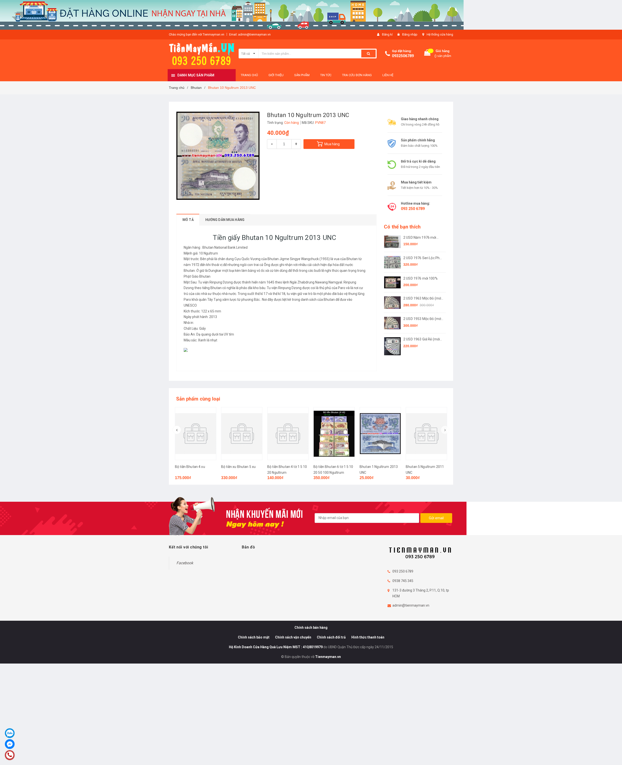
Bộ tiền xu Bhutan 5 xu (238, 467)
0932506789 (403, 56)
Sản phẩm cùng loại (198, 399)
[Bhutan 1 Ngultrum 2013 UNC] (380, 433)
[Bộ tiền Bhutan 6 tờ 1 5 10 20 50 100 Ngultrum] (334, 433)
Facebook (184, 563)
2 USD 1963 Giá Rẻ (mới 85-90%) (421, 339)
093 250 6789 (413, 208)
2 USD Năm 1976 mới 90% (419, 238)
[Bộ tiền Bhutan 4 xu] (195, 433)
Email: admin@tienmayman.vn (250, 34)
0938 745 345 (402, 581)
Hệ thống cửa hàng (440, 34)
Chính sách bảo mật (253, 637)
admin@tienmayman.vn (410, 605)
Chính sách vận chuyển (293, 637)
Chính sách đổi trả (331, 637)
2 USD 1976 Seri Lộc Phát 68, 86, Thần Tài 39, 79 (423, 258)
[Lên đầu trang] (613, 755)
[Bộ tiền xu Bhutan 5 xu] (241, 433)
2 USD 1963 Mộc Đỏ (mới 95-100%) (422, 298)
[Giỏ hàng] (427, 53)
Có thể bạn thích (402, 226)
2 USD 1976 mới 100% (420, 278)
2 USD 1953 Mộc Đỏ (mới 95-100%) (422, 319)
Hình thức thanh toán (367, 637)
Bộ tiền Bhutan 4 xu (190, 467)
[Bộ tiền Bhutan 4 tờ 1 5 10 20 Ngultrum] (288, 433)
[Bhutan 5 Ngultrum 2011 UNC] (426, 433)
